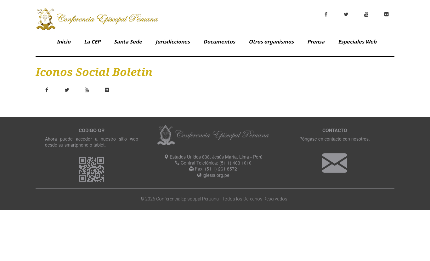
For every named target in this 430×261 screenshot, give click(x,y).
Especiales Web (357, 41)
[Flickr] (107, 90)
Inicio (64, 41)
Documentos (219, 41)
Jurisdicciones (173, 41)
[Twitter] (67, 90)
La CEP (92, 41)
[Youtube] (87, 90)
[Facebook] (46, 90)
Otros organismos (271, 41)
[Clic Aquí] (334, 162)
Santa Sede (128, 41)
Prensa (316, 41)
